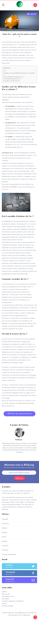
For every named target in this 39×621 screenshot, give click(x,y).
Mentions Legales (7, 606)
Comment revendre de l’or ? (12, 79)
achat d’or (5, 189)
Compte (4, 532)
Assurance (5, 523)
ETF (15, 144)
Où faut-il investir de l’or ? (12, 81)
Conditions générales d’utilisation (13, 601)
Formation (5, 546)
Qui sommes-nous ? (8, 596)
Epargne (4, 541)
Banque (4, 528)
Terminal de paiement (9, 554)
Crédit (4, 537)
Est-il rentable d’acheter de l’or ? (14, 77)
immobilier (5, 550)
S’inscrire (19, 478)
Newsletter (5, 599)
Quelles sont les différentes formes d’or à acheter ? (19, 74)
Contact (4, 592)
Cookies (4, 603)
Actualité (5, 519)
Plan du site (6, 594)
